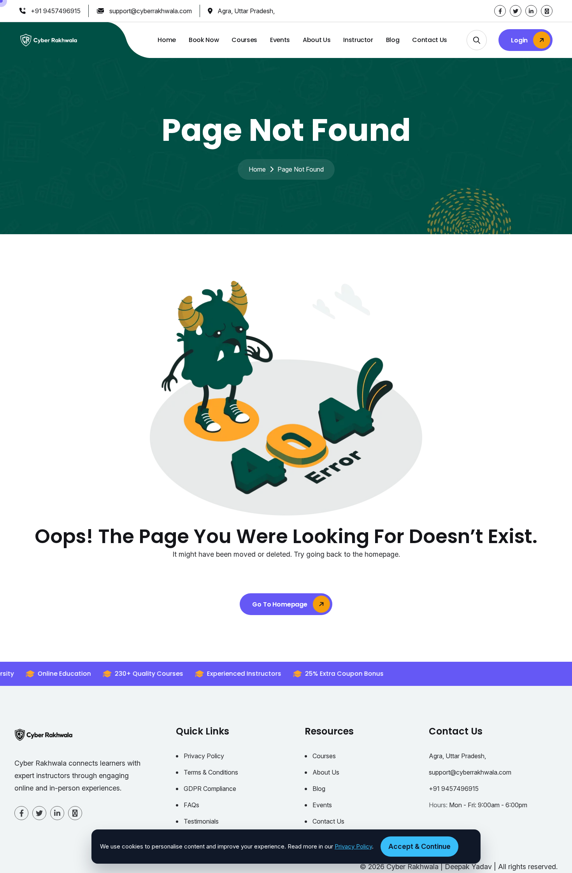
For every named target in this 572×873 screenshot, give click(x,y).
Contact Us (429, 39)
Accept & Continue (419, 846)
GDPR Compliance (210, 788)
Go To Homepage (280, 604)
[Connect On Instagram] (547, 11)
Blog (393, 39)
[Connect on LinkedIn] (531, 11)
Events (280, 39)
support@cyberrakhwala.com (150, 11)
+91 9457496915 (56, 11)
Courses (244, 39)
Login (520, 40)
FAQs (191, 805)
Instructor (358, 39)
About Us (316, 39)
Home (167, 39)
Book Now (204, 39)
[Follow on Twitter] (515, 11)
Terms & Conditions (211, 772)
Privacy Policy (204, 756)
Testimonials (201, 821)
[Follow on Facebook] (500, 11)
